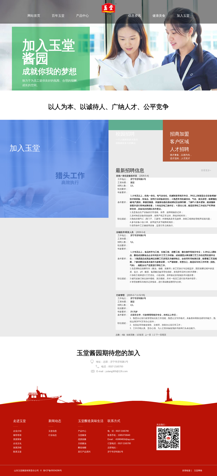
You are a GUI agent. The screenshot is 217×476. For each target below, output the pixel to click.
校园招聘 (125, 134)
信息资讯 (134, 15)
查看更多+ (206, 170)
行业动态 (52, 435)
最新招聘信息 (130, 170)
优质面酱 (82, 439)
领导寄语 (17, 435)
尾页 (164, 335)
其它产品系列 (84, 452)
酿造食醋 (82, 447)
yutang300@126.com (116, 371)
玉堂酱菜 (82, 435)
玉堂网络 (198, 470)
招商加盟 (179, 134)
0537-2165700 (115, 366)
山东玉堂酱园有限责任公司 (26, 470)
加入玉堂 (183, 15)
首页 (141, 335)
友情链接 (186, 470)
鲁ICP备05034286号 (52, 470)
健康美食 (159, 15)
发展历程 (17, 447)
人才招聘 (179, 149)
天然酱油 (82, 443)
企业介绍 (17, 431)
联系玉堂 (17, 452)
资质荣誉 (17, 439)
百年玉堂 (58, 15)
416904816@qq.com (124, 439)
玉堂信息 (52, 431)
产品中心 (82, 15)
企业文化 (17, 443)
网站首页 (33, 15)
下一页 (159, 335)
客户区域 (179, 141)
